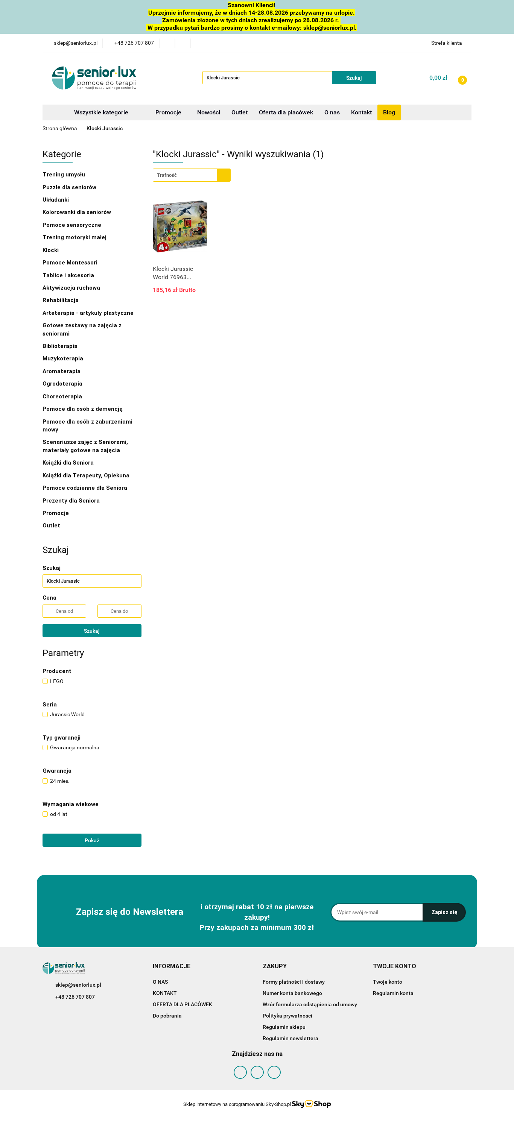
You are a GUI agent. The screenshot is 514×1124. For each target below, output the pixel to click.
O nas (332, 112)
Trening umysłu (65, 174)
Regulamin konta (393, 993)
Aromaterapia (62, 371)
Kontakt (361, 112)
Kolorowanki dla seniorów (78, 212)
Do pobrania (167, 1016)
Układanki (56, 199)
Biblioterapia (60, 346)
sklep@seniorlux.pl (78, 985)
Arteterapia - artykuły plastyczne (89, 313)
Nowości (208, 112)
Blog (389, 112)
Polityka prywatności (287, 1016)
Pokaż (92, 840)
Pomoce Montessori (70, 262)
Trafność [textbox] (167, 175)
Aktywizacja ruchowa (72, 287)
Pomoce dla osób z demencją (83, 409)
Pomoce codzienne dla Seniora (85, 488)
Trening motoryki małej (74, 237)
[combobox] (192, 175)
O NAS (160, 982)
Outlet (239, 112)
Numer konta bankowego (292, 993)
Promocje (169, 112)
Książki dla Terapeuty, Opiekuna (86, 475)
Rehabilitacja (61, 300)
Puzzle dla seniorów (70, 187)
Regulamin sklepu (284, 1027)
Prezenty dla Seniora (72, 500)
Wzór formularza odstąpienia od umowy (310, 1004)
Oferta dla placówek (286, 112)
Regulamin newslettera (290, 1038)
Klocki (51, 250)
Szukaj (92, 631)
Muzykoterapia (64, 358)
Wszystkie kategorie (100, 112)
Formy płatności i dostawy (294, 982)
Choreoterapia (62, 396)
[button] (171, 967)
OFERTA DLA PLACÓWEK (182, 1004)
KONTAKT (165, 993)
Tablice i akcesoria (68, 275)
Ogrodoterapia (62, 383)
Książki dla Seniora (69, 462)
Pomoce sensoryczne (73, 225)
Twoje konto (387, 982)
